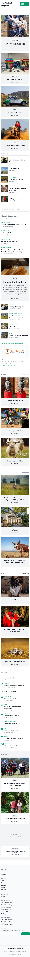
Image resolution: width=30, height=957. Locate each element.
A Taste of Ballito (6, 233)
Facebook (4, 872)
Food (7, 230)
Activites (3, 889)
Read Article (15, 48)
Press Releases (18, 313)
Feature (3, 213)
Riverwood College (15, 43)
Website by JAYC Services (15, 954)
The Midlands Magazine (7, 4)
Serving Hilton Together (16, 307)
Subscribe (25, 933)
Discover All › (25, 209)
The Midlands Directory (7, 924)
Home (2, 880)
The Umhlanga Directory (7, 922)
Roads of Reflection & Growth (18, 335)
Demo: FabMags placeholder (15, 852)
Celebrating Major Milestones (15, 818)
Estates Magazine (6, 909)
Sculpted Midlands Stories (15, 400)
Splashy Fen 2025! (15, 431)
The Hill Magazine (6, 907)
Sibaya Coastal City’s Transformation (13, 224)
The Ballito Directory (6, 919)
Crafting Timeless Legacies (15, 661)
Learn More (15, 854)
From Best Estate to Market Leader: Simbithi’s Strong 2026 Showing (12, 251)
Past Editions (23, 4)
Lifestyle (11, 313)
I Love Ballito (4, 911)
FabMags (3, 914)
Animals (15, 142)
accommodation (5, 892)
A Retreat (12, 326)
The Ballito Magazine (6, 902)
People (8, 239)
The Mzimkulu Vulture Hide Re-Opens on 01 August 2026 (19, 317)
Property (8, 222)
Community (12, 157)
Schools (8, 213)
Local (15, 109)
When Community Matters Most (17, 161)
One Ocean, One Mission (9, 241)
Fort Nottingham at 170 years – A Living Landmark (15, 784)
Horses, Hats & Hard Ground (15, 145)
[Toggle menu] (2, 10)
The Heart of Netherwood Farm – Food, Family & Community (15, 561)
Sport (14, 177)
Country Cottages (14, 168)
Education (15, 40)
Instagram (3, 874)
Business (15, 278)
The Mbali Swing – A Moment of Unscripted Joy (15, 630)
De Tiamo (15, 599)
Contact (3, 896)
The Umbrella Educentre (9, 216)
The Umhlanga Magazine (7, 905)
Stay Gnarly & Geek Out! (15, 79)
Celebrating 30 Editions (15, 461)
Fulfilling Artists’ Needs (16, 199)
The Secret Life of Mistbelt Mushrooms (17, 189)
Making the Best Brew (15, 282)
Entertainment (15, 76)
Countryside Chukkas (16, 179)
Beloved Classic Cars (15, 112)
